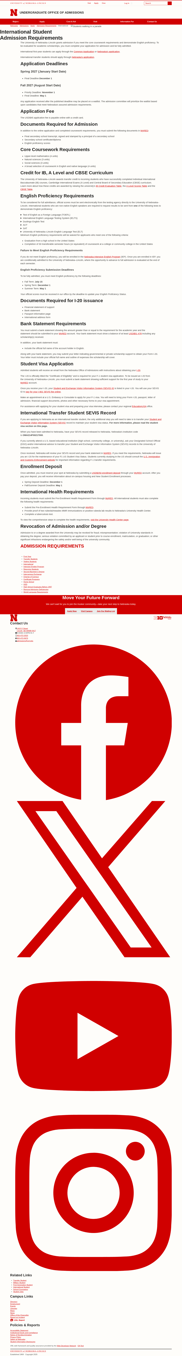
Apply (96, 3)
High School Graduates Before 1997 (38, 587)
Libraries (13, 1308)
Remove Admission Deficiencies (36, 589)
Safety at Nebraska (17, 1339)
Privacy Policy (15, 1337)
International (28, 564)
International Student (21, 1287)
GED (25, 584)
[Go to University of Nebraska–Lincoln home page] (13, 12)
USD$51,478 (135, 333)
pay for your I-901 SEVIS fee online (43, 391)
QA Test (81, 1346)
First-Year (27, 556)
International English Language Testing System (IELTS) (50, 218)
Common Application (84, 51)
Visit (89, 3)
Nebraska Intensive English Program (102, 256)
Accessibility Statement (19, 1330)
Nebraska (14, 26)
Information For (127, 22)
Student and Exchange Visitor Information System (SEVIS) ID (83, 388)
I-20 (138, 370)
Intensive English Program (34, 567)
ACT (25, 225)
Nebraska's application (108, 51)
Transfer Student (19, 1280)
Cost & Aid (71, 22)
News (12, 1313)
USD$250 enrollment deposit (106, 473)
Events (13, 1306)
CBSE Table (26, 189)
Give (103, 3)
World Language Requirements (36, 592)
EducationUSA (139, 406)
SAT (25, 228)
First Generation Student (23, 1285)
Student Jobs (18, 1292)
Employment (15, 1304)
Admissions (24, 26)
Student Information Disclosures (22, 1342)
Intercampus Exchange (33, 574)
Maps (12, 1311)
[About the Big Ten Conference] (158, 618)
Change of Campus (31, 577)
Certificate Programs (32, 579)
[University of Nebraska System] (167, 618)
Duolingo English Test (33, 221)
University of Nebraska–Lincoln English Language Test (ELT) (53, 231)
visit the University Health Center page (110, 519)
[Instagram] (93, 1193)
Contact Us (152, 22)
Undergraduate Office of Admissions (52, 12)
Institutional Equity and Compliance (24, 1333)
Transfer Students (31, 559)
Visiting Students (30, 562)
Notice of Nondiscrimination (21, 1335)
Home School (29, 582)
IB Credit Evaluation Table (108, 186)
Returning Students (31, 569)
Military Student (19, 1283)
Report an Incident (17, 1317)
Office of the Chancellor (19, 1315)
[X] (93, 879)
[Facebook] (93, 722)
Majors (16, 22)
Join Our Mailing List (106, 611)
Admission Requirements (46, 26)
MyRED (144, 130)
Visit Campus (86, 611)
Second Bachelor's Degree (34, 572)
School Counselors (20, 1289)
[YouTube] (93, 1036)
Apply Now (72, 611)
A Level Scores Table (136, 186)
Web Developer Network (66, 1346)
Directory (13, 1302)
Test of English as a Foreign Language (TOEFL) (46, 214)
